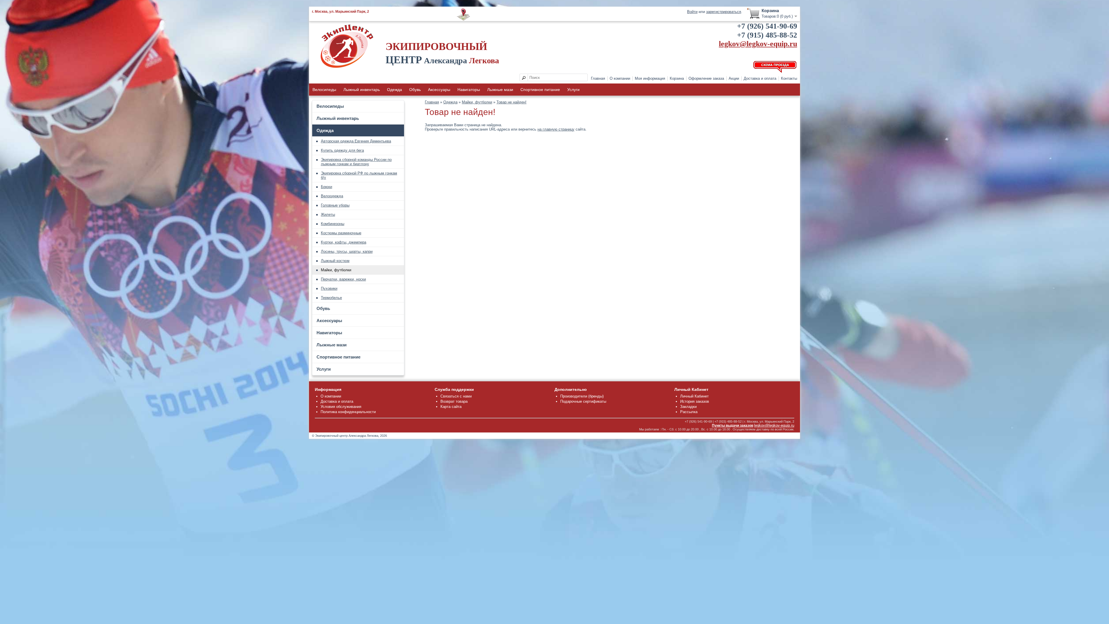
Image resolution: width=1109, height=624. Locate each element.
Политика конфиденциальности (348, 412)
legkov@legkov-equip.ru (758, 44)
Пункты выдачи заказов (732, 426)
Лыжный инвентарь (361, 89)
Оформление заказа (706, 78)
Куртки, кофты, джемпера (343, 242)
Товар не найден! (511, 102)
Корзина (677, 78)
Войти (692, 12)
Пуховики (329, 288)
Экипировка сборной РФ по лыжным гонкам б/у (359, 175)
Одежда (394, 89)
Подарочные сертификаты (583, 401)
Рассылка (688, 412)
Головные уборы (335, 205)
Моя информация (650, 78)
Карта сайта (451, 406)
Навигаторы (468, 89)
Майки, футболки (336, 270)
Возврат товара (454, 401)
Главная (598, 78)
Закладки (688, 406)
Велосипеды (324, 89)
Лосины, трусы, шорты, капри (347, 251)
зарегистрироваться (723, 12)
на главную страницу (555, 129)
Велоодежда (332, 196)
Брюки (326, 187)
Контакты (789, 78)
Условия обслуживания (341, 406)
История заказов (694, 401)
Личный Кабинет (694, 396)
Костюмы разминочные (341, 233)
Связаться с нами (456, 396)
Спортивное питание (540, 89)
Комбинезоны (332, 224)
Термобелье (331, 298)
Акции (734, 78)
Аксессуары (439, 89)
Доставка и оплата (760, 78)
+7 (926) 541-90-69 (767, 26)
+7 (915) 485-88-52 (767, 35)
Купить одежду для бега (342, 150)
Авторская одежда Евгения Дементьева (356, 141)
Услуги (573, 89)
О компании (620, 78)
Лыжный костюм (335, 261)
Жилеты (328, 214)
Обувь (415, 89)
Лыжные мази (500, 89)
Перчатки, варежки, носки (343, 279)
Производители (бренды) (582, 396)
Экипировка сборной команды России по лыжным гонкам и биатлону (356, 161)
